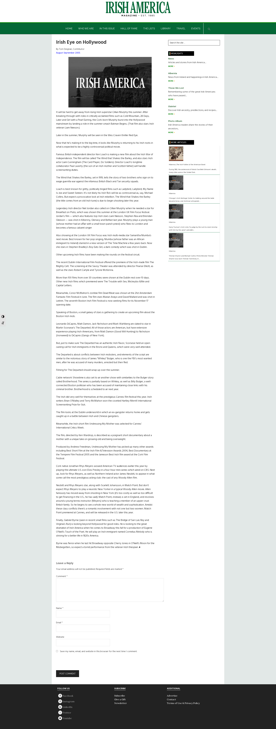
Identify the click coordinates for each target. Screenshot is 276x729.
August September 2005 (68, 53)
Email (59, 623)
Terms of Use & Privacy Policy (183, 703)
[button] (209, 28)
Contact (171, 699)
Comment (62, 576)
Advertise (172, 695)
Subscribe (119, 695)
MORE (171, 66)
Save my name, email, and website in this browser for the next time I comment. (98, 651)
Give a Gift (120, 699)
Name (59, 608)
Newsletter (120, 703)
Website (60, 637)
